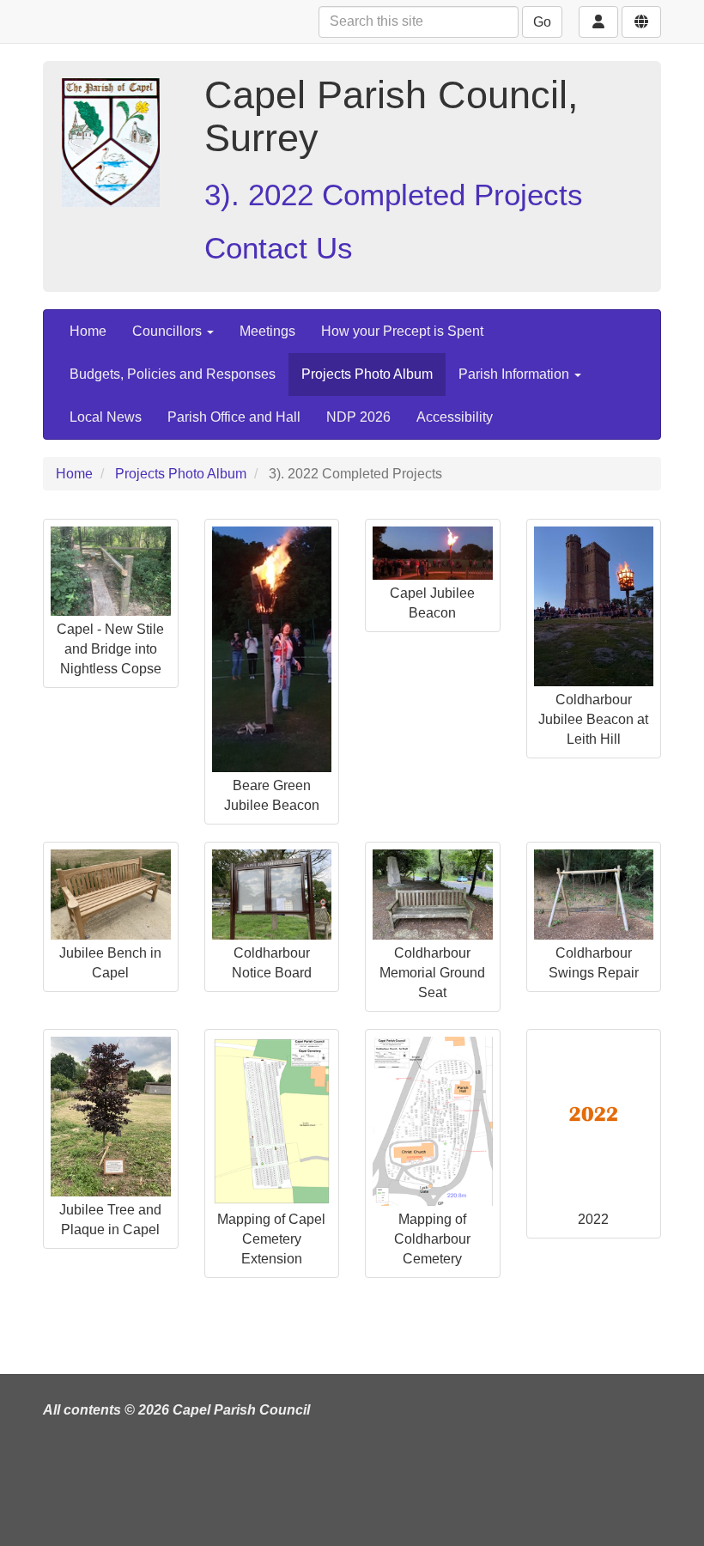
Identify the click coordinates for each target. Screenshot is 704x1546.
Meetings (267, 331)
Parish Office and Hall (233, 417)
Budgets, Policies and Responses (173, 374)
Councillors (168, 331)
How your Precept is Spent (402, 331)
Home (88, 331)
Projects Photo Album (367, 374)
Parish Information (515, 374)
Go (542, 22)
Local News (106, 417)
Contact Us (278, 248)
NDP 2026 (358, 417)
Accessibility (454, 417)
